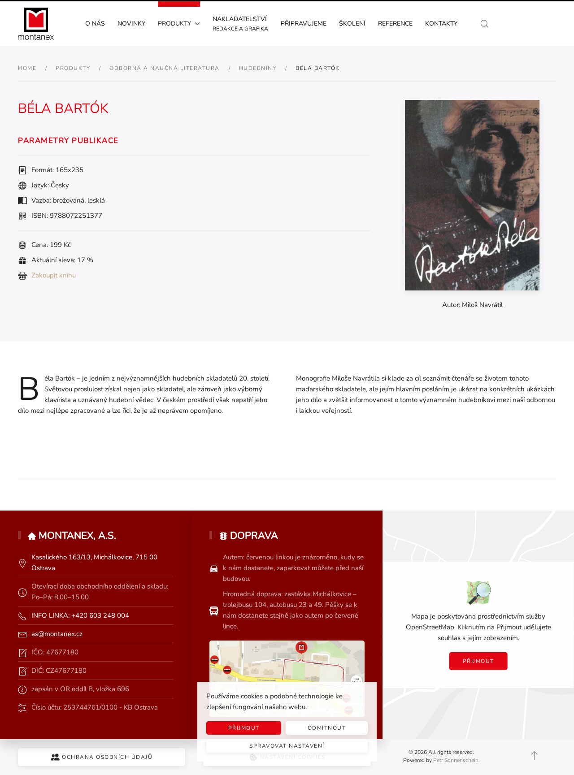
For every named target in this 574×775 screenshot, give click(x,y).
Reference (395, 23)
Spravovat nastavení (287, 745)
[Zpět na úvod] (36, 23)
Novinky (131, 23)
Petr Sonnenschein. (456, 760)
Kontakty (441, 23)
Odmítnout (327, 728)
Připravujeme (303, 23)
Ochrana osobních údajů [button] (107, 757)
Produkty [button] (174, 23)
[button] (484, 23)
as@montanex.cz (57, 633)
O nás (95, 23)
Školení (352, 23)
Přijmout (478, 661)
